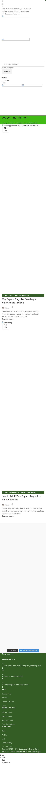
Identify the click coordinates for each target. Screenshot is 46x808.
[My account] (2, 75)
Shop (4, 731)
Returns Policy (7, 716)
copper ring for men (27, 492)
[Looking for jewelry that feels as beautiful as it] (23, 630)
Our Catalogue (7, 747)
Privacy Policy (7, 712)
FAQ (3, 739)
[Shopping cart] (2, 102)
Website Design (21, 751)
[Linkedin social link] (24, 114)
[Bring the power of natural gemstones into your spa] (23, 545)
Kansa (4, 705)
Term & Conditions (8, 724)
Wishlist (4, 735)
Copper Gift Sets (8, 702)
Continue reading (8, 319)
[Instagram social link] (21, 114)
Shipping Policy (7, 720)
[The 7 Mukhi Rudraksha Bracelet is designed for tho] (23, 588)
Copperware (6, 694)
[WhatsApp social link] (27, 114)
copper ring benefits (21, 295)
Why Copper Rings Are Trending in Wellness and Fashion (19, 301)
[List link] (23, 675)
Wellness (5, 698)
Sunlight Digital (35, 751)
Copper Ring (7, 295)
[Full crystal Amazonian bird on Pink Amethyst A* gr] (23, 610)
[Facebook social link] (19, 114)
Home (3, 123)
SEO (12, 751)
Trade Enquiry (7, 743)
